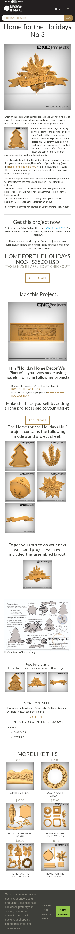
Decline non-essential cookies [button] (46, 912)
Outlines (37, 717)
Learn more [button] (13, 928)
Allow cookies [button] (63, 911)
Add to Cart (38, 278)
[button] (58, 8)
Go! (68, 17)
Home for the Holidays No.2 (22, 166)
